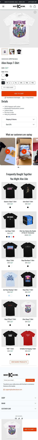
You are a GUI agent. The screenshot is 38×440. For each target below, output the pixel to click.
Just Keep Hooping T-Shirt (10, 290)
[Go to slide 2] (19, 167)
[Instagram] (15, 418)
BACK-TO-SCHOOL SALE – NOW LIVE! (10, 2)
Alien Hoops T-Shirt (28, 319)
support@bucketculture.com (14, 389)
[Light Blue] (11, 237)
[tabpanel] (19, 273)
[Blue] (9, 237)
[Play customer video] (7, 151)
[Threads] (22, 418)
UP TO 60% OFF (28, 2)
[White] (3, 75)
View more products (19, 362)
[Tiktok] (19, 418)
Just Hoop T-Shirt (10, 231)
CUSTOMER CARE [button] (6, 409)
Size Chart (9, 87)
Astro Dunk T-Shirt (28, 201)
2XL (21, 83)
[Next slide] (33, 177)
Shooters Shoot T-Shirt (10, 201)
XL (16, 83)
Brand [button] (3, 403)
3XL (27, 83)
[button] (3, 6)
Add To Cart (29, 429)
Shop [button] (3, 398)
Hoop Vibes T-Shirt (28, 290)
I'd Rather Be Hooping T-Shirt (28, 349)
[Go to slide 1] (18, 167)
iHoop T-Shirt (10, 260)
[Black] (6, 75)
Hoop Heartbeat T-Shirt (27, 260)
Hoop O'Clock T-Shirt (10, 319)
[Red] (13, 237)
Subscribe (30, 380)
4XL (32, 83)
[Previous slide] (4, 177)
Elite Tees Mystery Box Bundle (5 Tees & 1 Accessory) (28, 232)
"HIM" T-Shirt (10, 349)
